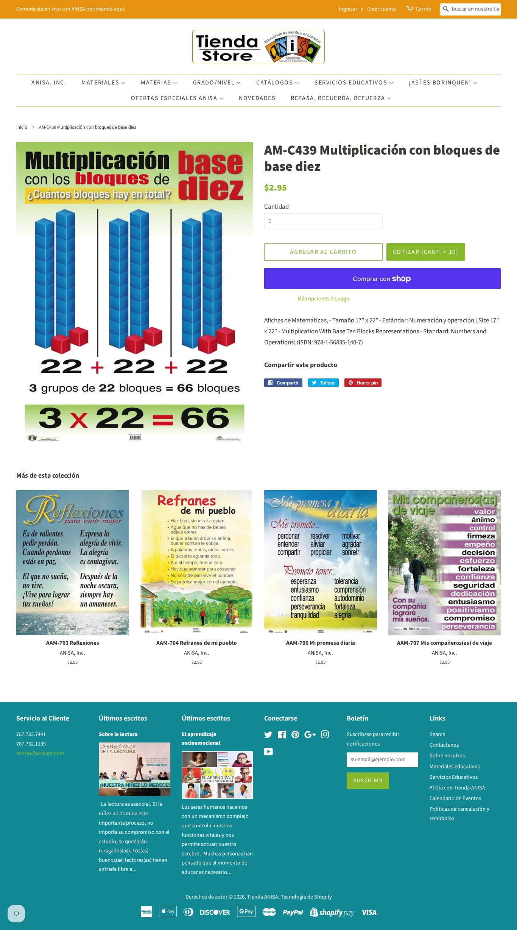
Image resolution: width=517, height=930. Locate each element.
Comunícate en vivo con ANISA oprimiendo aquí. (70, 9)
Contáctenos (444, 745)
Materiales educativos (455, 767)
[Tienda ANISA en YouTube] (268, 753)
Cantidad (276, 206)
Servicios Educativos (352, 82)
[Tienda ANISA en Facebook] (281, 736)
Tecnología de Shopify (306, 897)
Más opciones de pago (323, 299)
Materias (157, 82)
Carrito (423, 9)
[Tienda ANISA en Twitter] (268, 736)
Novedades (257, 98)
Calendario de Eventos (455, 798)
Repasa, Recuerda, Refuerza (339, 98)
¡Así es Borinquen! (441, 82)
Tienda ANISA (262, 897)
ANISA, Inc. (49, 82)
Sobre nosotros (447, 756)
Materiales (101, 82)
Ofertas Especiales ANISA (175, 98)
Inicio (21, 127)
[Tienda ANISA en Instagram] (325, 736)
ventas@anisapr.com (40, 753)
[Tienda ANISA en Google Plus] (310, 736)
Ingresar (348, 9)
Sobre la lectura (118, 734)
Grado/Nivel (215, 82)
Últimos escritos (123, 718)
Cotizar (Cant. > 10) (426, 252)
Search (437, 734)
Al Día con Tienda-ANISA (457, 788)
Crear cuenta (381, 9)
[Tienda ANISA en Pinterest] (295, 736)
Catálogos (275, 82)
